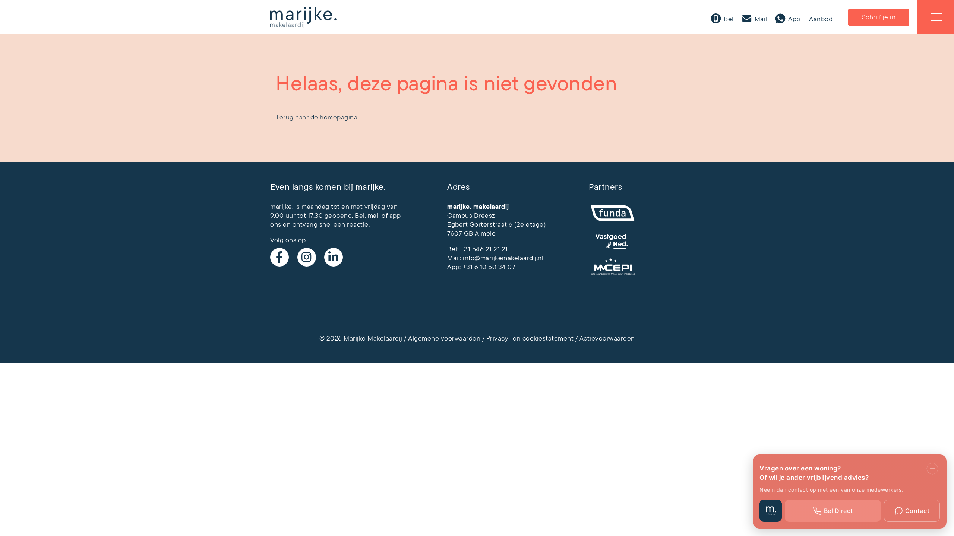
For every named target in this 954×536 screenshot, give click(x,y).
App (793, 19)
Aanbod (821, 19)
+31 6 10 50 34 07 (489, 267)
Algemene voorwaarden (444, 338)
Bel (728, 19)
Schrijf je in (879, 17)
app (395, 215)
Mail (760, 19)
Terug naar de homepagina (316, 117)
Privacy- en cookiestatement (530, 338)
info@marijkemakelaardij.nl (503, 258)
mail (374, 215)
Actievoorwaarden (607, 338)
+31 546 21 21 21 (484, 249)
